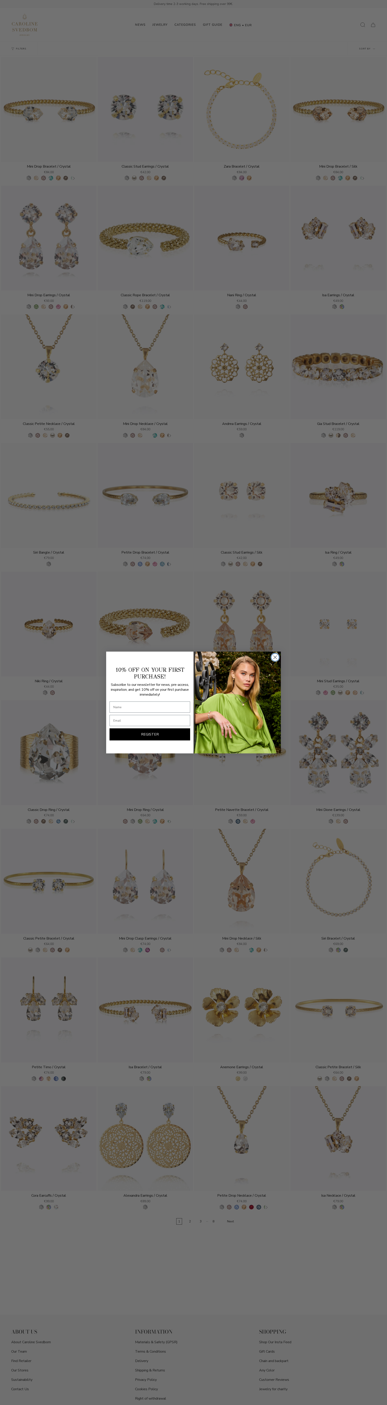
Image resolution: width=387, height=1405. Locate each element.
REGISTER (150, 734)
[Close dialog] (275, 657)
